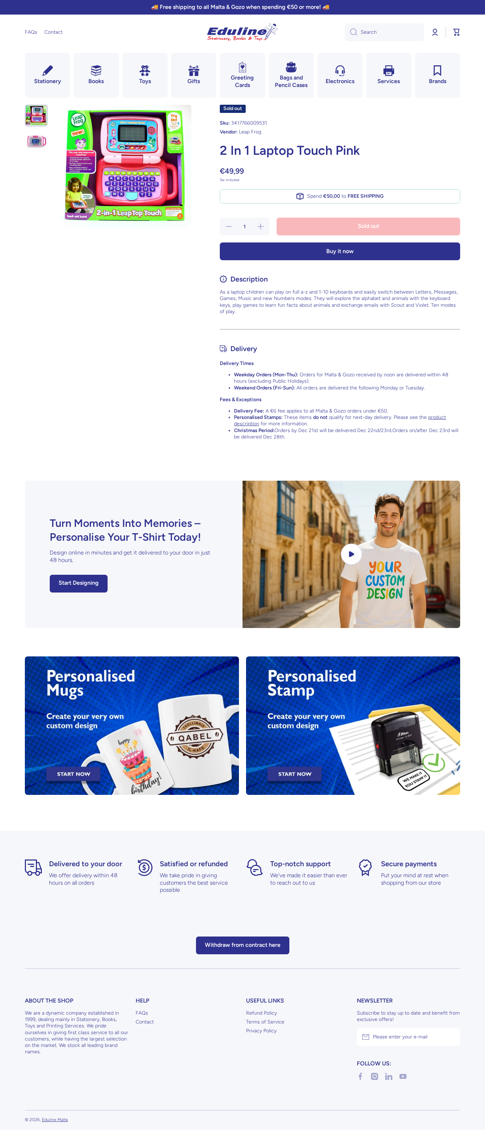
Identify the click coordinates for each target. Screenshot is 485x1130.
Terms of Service (265, 1022)
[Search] (351, 32)
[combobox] (384, 32)
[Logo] (242, 32)
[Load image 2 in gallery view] (36, 141)
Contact (145, 1022)
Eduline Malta (55, 1119)
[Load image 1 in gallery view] (36, 115)
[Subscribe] (451, 1037)
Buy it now (340, 251)
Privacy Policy (261, 1031)
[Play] (351, 554)
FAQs (142, 1013)
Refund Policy (261, 1013)
